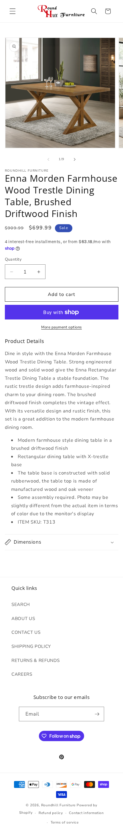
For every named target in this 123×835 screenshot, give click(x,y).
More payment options (61, 327)
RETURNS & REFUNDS (35, 660)
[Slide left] (48, 159)
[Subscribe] (97, 714)
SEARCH (20, 604)
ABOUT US (23, 618)
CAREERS (21, 674)
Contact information (86, 813)
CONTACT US (26, 632)
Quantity (13, 259)
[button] (12, 11)
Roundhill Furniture (58, 805)
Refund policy (51, 813)
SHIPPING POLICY (31, 646)
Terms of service (65, 822)
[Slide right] (74, 159)
